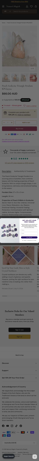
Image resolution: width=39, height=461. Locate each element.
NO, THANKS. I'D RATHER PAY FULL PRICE (29, 240)
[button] (8, 456)
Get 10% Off (29, 237)
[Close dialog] (37, 219)
